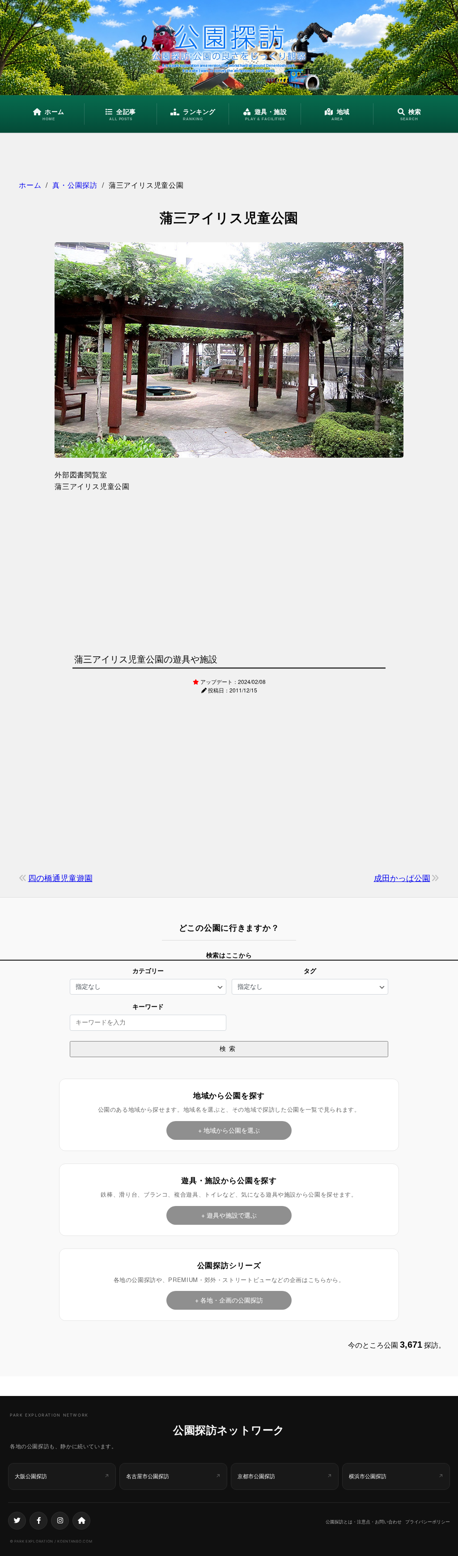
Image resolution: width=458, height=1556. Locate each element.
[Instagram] (60, 1521)
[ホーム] (81, 1521)
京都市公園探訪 (256, 1476)
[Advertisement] (229, 570)
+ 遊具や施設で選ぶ (229, 1214)
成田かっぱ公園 (402, 877)
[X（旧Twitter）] (17, 1521)
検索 (229, 1048)
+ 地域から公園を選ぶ (229, 1130)
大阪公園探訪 (31, 1476)
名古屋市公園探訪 (147, 1476)
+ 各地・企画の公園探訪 (229, 1299)
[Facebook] (38, 1521)
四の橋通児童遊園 (60, 877)
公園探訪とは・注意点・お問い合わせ (364, 1521)
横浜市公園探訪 (367, 1476)
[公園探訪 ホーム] (229, 47)
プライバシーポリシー (427, 1521)
